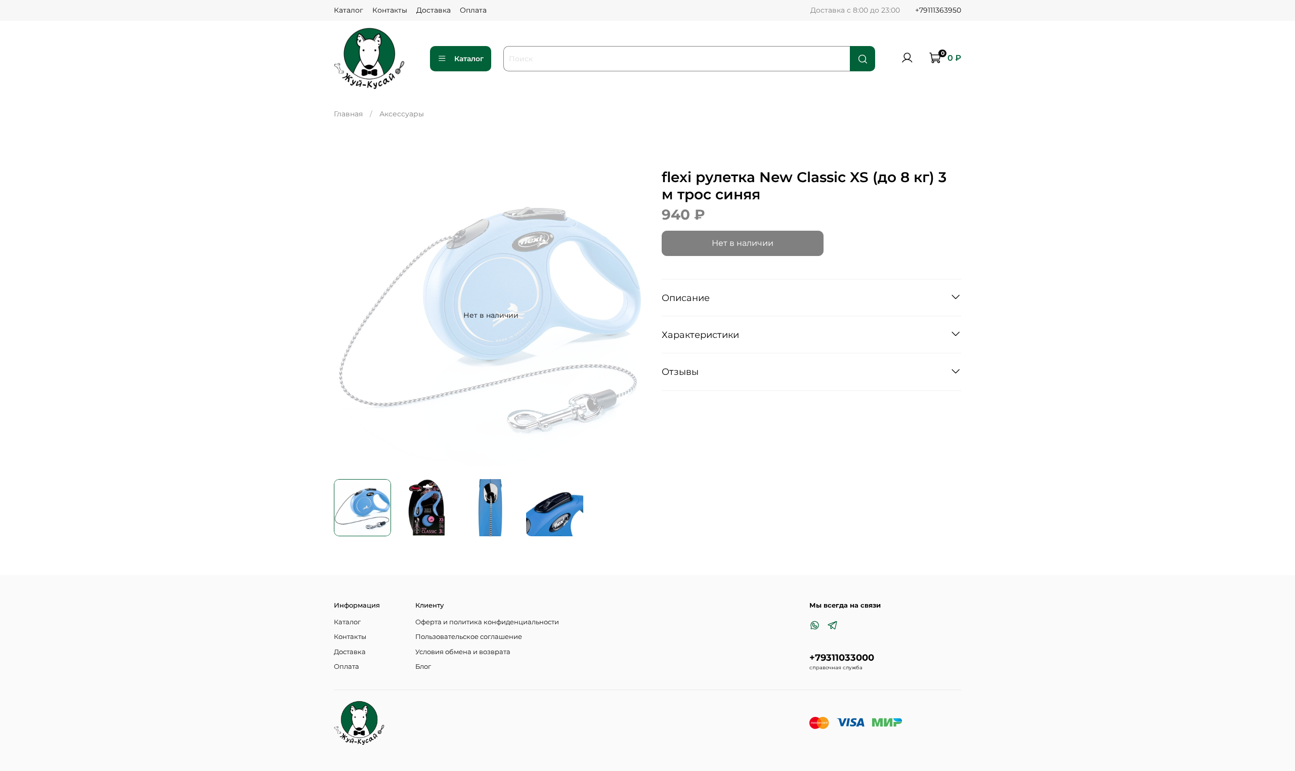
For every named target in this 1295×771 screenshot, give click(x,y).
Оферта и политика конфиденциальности (487, 622)
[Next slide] (633, 315)
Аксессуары (401, 113)
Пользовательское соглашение (468, 636)
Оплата (473, 10)
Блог (423, 666)
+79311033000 (841, 657)
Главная (348, 113)
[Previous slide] (348, 315)
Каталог (348, 10)
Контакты (389, 10)
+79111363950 (938, 10)
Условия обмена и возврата (462, 652)
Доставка (433, 10)
